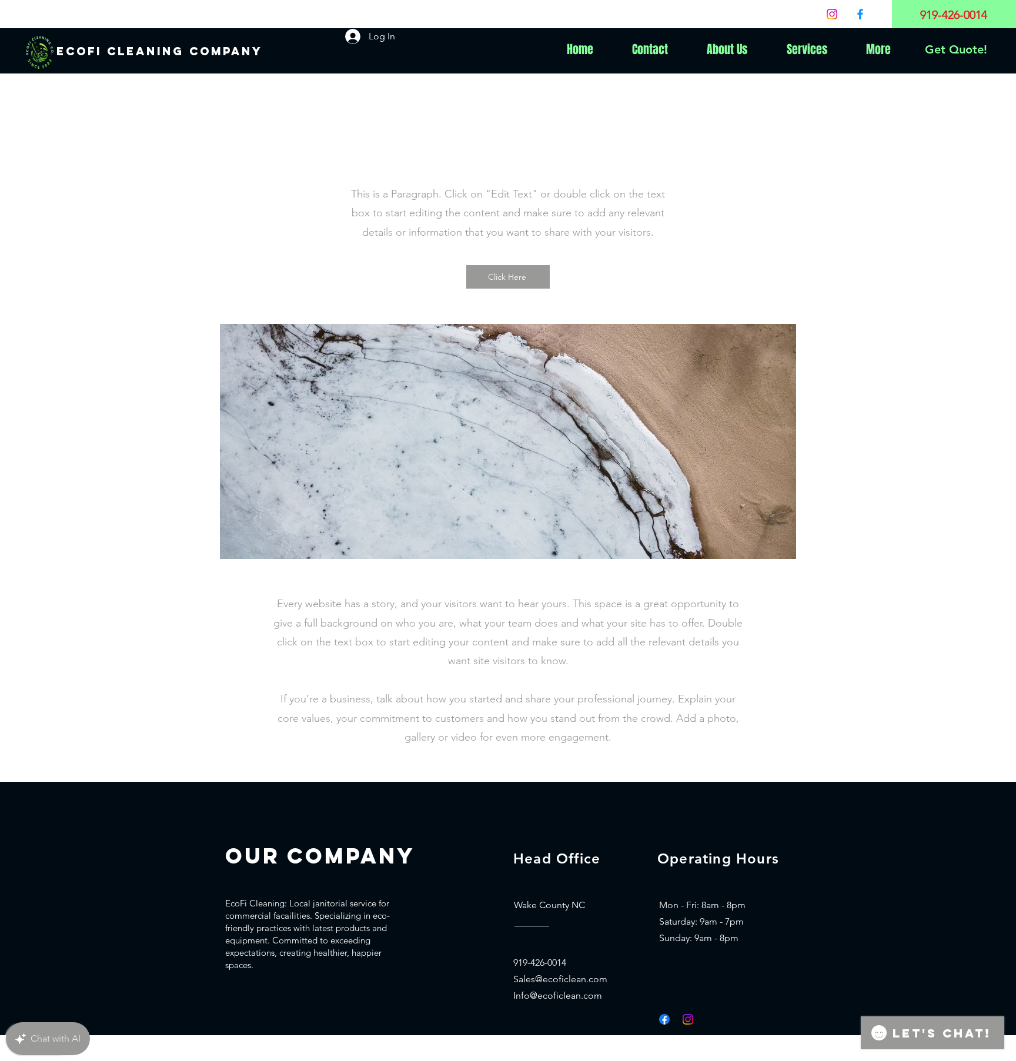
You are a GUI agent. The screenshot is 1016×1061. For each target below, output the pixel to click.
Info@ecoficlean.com (557, 995)
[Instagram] (832, 14)
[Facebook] (860, 14)
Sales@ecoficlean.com (560, 979)
